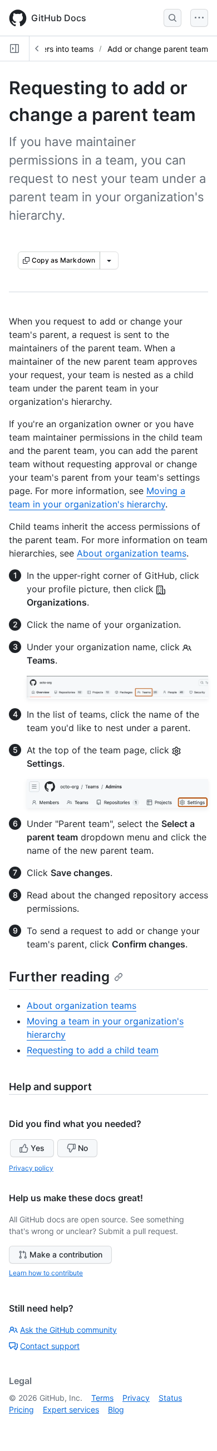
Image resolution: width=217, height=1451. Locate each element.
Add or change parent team (157, 49)
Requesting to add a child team (93, 1050)
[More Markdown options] (109, 260)
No (83, 1148)
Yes (38, 1148)
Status (170, 1397)
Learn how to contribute (46, 1273)
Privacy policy (31, 1168)
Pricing (21, 1409)
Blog (116, 1409)
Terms (102, 1397)
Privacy (136, 1397)
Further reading (59, 977)
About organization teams (131, 553)
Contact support (50, 1346)
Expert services (71, 1409)
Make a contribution (65, 1254)
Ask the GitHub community (68, 1329)
